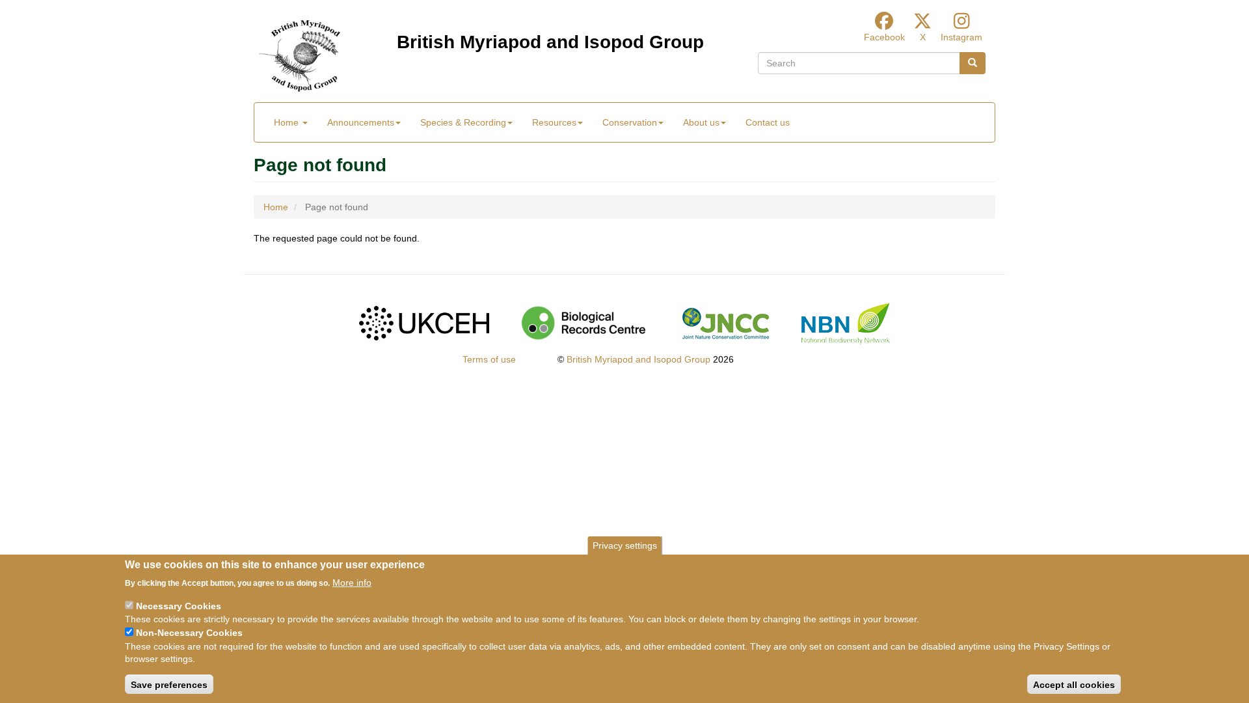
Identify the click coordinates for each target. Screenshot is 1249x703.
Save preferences (169, 684)
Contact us (767, 122)
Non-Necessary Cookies (189, 632)
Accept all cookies (1074, 684)
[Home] (299, 56)
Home (287, 122)
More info (351, 582)
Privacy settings (625, 545)
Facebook (884, 37)
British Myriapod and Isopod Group (550, 42)
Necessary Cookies (178, 605)
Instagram (961, 37)
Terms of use (489, 359)
